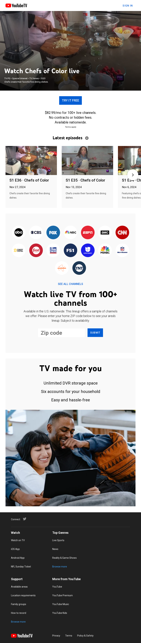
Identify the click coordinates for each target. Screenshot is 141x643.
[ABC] (18, 233)
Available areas (19, 586)
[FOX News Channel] (53, 250)
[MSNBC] (105, 250)
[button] (132, 174)
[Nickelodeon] (61, 268)
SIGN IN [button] (128, 5)
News (55, 549)
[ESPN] (87, 233)
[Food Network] (36, 250)
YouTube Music (60, 604)
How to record (18, 613)
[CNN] (122, 233)
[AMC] (105, 233)
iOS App (15, 549)
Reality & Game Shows (64, 557)
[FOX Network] (53, 233)
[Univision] (87, 250)
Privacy (56, 635)
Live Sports (58, 540)
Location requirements (23, 595)
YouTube (57, 586)
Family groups (18, 604)
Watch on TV (18, 540)
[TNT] (79, 268)
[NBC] (70, 233)
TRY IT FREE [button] (70, 100)
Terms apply (70, 127)
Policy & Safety (85, 635)
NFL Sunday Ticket (21, 566)
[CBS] (36, 233)
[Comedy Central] (18, 250)
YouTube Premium (62, 595)
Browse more (59, 566)
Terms (68, 635)
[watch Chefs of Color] (31, 160)
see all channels (70, 284)
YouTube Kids (59, 613)
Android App (18, 557)
